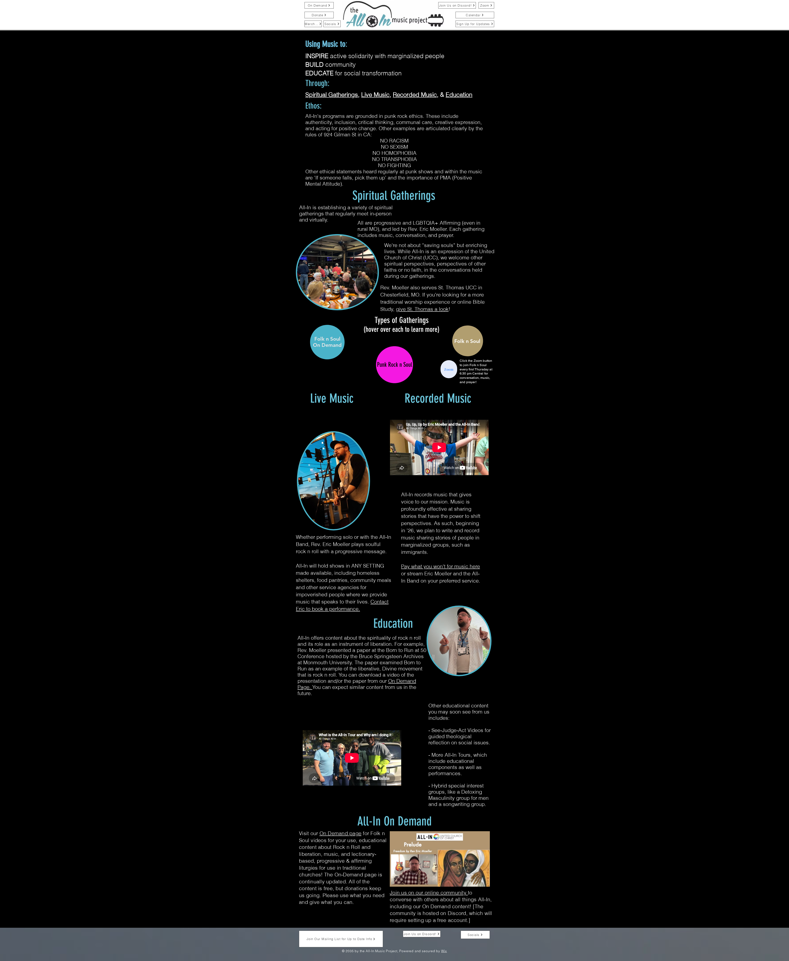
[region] (467, 341)
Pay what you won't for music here (440, 566)
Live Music (375, 94)
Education (459, 94)
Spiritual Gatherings (331, 94)
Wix (444, 951)
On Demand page (341, 833)
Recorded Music (415, 94)
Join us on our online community (429, 893)
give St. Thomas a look (422, 309)
